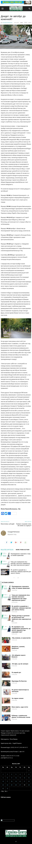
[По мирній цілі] (6, 675)
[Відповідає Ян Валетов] (6, 683)
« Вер (2, 791)
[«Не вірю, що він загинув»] (6, 666)
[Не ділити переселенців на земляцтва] (6, 692)
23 (3, 785)
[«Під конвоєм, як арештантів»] (6, 640)
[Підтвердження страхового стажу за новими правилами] (5, 556)
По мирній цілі (16, 672)
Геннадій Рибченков (7, 22)
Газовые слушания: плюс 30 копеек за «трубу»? (23, 524)
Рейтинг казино (6, 797)
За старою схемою (17, 698)
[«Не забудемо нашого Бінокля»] (6, 657)
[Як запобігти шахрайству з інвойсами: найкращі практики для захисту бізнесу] (5, 572)
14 (24, 777)
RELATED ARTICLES (7, 549)
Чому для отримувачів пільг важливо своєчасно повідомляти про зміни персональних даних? (20, 563)
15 (28, 777)
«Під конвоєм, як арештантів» (21, 638)
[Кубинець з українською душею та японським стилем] (6, 718)
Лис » (6, 791)
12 (16, 777)
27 (20, 785)
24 (7, 785)
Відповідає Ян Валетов (19, 681)
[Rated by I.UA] (8, 820)
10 (7, 777)
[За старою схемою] (6, 701)
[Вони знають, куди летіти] (6, 709)
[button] (29, 8)
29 (29, 785)
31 (7, 788)
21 (24, 781)
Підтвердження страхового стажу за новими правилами (20, 554)
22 (29, 781)
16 (3, 781)
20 (20, 781)
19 (16, 781)
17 (7, 781)
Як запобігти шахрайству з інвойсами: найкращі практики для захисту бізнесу (21, 571)
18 (11, 781)
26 (16, 785)
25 (11, 785)
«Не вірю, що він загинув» (20, 664)
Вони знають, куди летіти (20, 707)
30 (3, 788)
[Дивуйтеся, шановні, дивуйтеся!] (6, 649)
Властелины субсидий (7, 524)
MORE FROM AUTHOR (22, 549)
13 (20, 777)
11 (11, 777)
